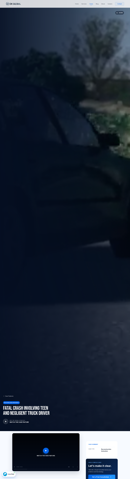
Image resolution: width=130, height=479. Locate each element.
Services (84, 4)
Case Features (9, 396)
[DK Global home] (13, 3)
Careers (110, 4)
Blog (97, 4)
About (103, 4)
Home (77, 4)
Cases (91, 4)
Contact (119, 4)
